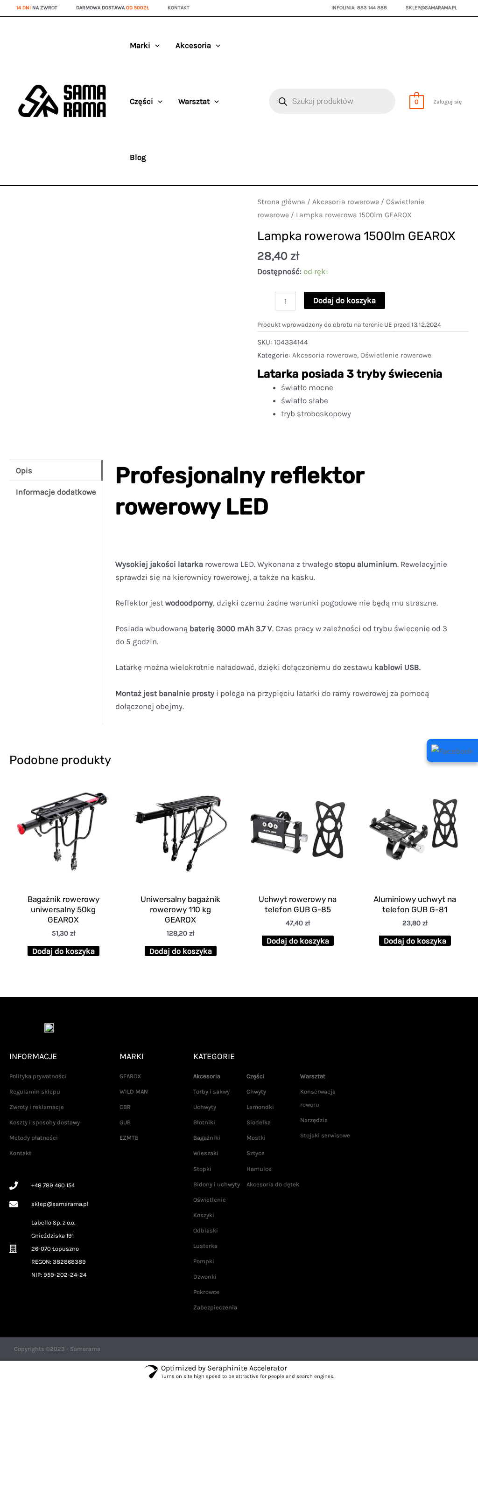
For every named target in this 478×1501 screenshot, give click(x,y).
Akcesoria (193, 45)
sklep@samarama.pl (431, 8)
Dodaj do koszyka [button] (63, 951)
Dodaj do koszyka (344, 300)
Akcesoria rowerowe (345, 202)
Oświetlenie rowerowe (395, 355)
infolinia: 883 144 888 (359, 8)
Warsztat (194, 101)
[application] (155, 45)
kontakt (179, 8)
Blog (138, 157)
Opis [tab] (24, 470)
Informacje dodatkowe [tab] (56, 491)
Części (141, 101)
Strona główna (281, 202)
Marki (140, 45)
